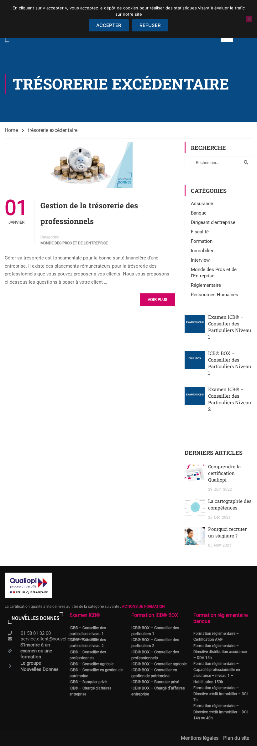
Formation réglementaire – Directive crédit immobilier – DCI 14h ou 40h (220, 712)
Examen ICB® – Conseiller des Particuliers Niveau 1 (229, 327)
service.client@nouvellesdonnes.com (60, 639)
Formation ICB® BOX (154, 615)
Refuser (150, 25)
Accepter (108, 25)
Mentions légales (199, 738)
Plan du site (236, 738)
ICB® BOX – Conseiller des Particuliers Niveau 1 (229, 363)
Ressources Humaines (214, 294)
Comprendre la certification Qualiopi (224, 473)
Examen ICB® (85, 615)
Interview (200, 260)
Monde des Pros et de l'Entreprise (74, 243)
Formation (201, 241)
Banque (199, 213)
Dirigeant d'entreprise (213, 222)
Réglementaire (206, 285)
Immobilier (202, 250)
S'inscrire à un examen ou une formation (36, 651)
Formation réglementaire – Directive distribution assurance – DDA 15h (220, 652)
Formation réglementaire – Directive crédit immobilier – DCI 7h (220, 694)
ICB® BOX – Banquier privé (155, 681)
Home (11, 130)
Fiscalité (200, 232)
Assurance (202, 203)
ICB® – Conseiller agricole (91, 664)
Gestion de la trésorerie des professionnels (89, 213)
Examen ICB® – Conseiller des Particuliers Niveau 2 (229, 399)
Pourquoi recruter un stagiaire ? (227, 532)
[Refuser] (249, 19)
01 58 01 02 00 (36, 633)
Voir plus (157, 299)
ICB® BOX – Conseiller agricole (159, 664)
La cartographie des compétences (229, 504)
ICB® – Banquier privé (88, 682)
